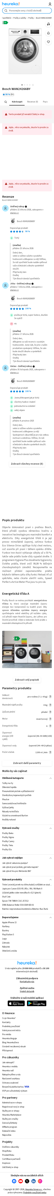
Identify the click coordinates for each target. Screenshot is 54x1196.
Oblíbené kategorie (13, 778)
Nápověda (6, 1135)
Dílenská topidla (9, 787)
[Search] (5, 102)
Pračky (31, 18)
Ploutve (5, 799)
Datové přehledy (9, 1122)
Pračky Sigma (8, 837)
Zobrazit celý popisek (27, 680)
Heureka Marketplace (11, 1114)
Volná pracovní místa (11, 1030)
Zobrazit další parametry (27, 763)
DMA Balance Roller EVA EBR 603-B (18, 904)
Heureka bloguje (9, 1038)
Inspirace (6, 1163)
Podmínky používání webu (34, 1192)
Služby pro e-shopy (10, 1110)
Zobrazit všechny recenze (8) (27, 464)
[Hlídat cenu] (48, 33)
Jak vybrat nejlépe (12, 858)
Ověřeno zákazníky (10, 1147)
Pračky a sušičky (19, 18)
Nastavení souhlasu (11, 1078)
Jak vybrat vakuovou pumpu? (15, 863)
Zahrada (6, 942)
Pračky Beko (7, 833)
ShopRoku (6, 1151)
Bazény (5, 930)
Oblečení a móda (9, 950)
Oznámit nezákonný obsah (14, 1046)
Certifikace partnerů (11, 1159)
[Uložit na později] (48, 42)
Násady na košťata (10, 811)
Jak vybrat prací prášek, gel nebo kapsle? (20, 867)
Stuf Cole (6, 896)
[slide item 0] (33, 85)
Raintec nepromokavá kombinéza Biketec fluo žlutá (25, 909)
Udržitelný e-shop (10, 1167)
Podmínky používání (11, 1026)
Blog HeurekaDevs (10, 1042)
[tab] (17, 101)
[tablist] (27, 101)
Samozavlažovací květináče (14, 803)
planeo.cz (14, 213)
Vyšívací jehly (8, 807)
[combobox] (27, 11)
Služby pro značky (10, 1118)
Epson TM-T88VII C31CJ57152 (15, 900)
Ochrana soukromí (10, 1082)
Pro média (6, 1034)
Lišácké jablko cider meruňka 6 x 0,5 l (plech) (21, 892)
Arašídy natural (9, 819)
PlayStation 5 (8, 934)
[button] (17, 102)
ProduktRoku (8, 1155)
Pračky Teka (7, 845)
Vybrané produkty (12, 879)
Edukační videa (8, 1131)
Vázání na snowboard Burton (15, 815)
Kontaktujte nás (27, 981)
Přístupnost (7, 1050)
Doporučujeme (10, 917)
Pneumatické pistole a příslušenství (18, 791)
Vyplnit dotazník (27, 991)
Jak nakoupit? (8, 1062)
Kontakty (6, 1022)
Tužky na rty (7, 783)
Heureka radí (8, 1070)
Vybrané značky (10, 828)
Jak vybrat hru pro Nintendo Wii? (16, 871)
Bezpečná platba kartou (13, 1086)
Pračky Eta (7, 849)
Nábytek (6, 946)
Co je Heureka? (9, 1018)
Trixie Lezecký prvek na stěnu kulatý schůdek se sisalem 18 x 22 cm (27, 884)
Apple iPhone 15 (9, 922)
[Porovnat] (48, 24)
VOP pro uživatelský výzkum (14, 1090)
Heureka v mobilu (10, 1066)
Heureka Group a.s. (33, 1189)
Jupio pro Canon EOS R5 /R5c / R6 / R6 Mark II (22, 888)
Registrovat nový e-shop (13, 1106)
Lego (4, 938)
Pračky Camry (8, 841)
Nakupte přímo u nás (11, 1074)
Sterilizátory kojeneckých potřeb (16, 795)
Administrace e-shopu (12, 1102)
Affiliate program (9, 1127)
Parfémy (6, 926)
